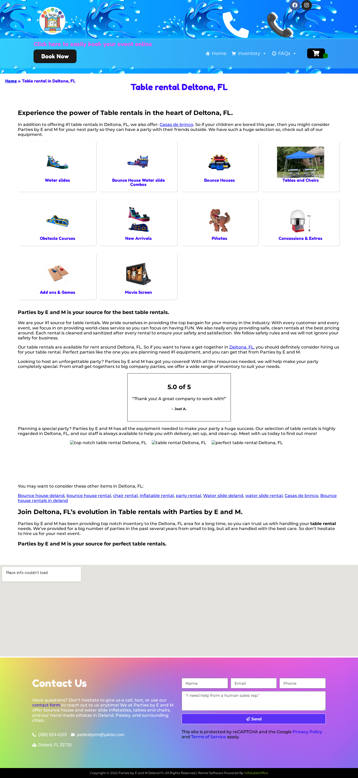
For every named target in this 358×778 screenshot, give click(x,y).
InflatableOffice (256, 773)
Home (219, 53)
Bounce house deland (41, 495)
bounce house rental (89, 495)
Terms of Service (208, 736)
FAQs (284, 53)
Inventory (249, 53)
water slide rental (264, 495)
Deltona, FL (241, 347)
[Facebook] (295, 5)
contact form (46, 705)
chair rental (125, 495)
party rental (188, 495)
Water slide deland (223, 495)
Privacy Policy (307, 731)
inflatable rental (157, 495)
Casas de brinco (176, 124)
